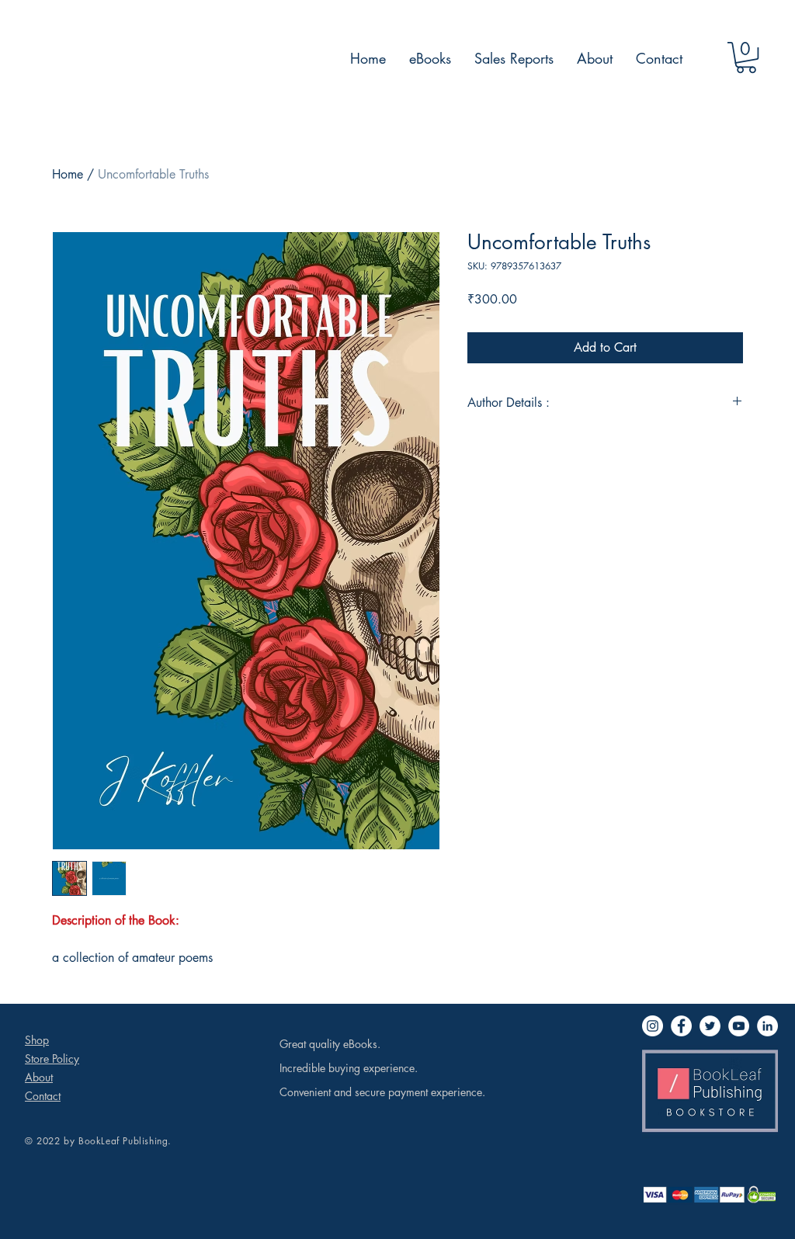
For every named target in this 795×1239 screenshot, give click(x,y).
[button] (746, 57)
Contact (43, 1095)
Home (67, 174)
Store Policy (52, 1058)
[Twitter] (710, 1025)
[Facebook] (681, 1025)
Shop (37, 1039)
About (39, 1077)
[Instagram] (652, 1025)
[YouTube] (738, 1025)
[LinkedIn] (767, 1025)
